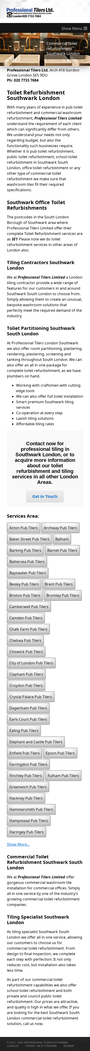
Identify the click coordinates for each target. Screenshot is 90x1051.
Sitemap (68, 1046)
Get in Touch (44, 496)
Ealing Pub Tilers (23, 730)
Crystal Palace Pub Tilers (30, 696)
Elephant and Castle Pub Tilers (35, 741)
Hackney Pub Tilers (26, 798)
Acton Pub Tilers (23, 527)
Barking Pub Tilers (25, 550)
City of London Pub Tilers (31, 662)
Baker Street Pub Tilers (29, 539)
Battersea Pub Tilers (27, 561)
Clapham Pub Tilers (26, 674)
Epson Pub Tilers (60, 753)
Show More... (18, 844)
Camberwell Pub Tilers (28, 606)
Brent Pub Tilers (59, 584)
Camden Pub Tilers (25, 617)
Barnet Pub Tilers (62, 550)
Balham (62, 539)
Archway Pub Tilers (60, 527)
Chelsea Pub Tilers (25, 640)
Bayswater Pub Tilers (27, 572)
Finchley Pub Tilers (25, 775)
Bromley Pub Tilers (62, 595)
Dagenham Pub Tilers (28, 708)
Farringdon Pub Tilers (28, 764)
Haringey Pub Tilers (26, 831)
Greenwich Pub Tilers (28, 786)
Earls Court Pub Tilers (28, 719)
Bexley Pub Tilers (24, 584)
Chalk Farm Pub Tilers (28, 629)
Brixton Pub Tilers (24, 595)
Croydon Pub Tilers (26, 685)
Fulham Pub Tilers (63, 775)
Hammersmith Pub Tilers (31, 809)
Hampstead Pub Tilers (28, 820)
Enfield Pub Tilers (24, 753)
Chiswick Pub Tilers (26, 651)
